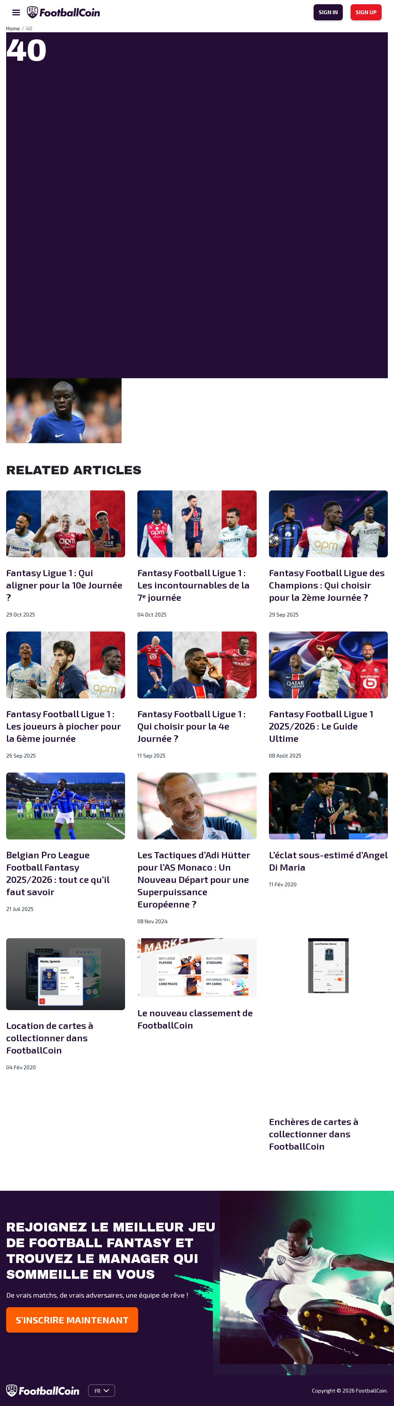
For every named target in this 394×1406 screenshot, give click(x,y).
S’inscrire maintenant (72, 1319)
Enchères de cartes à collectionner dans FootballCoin (314, 1134)
